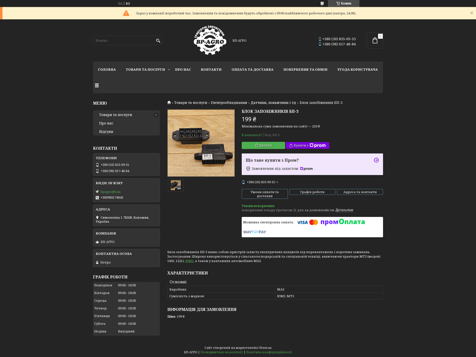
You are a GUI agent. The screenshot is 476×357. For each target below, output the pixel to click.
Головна (107, 69)
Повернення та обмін (305, 69)
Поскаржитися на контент (222, 352)
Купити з (301, 145)
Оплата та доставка (252, 69)
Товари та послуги (145, 69)
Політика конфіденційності (269, 352)
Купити (266, 145)
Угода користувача (357, 69)
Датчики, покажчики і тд (273, 103)
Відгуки (106, 131)
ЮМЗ (189, 261)
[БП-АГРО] (210, 40)
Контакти (211, 69)
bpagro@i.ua (110, 192)
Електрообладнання (229, 103)
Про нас (183, 69)
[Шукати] (158, 40)
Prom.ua (265, 348)
